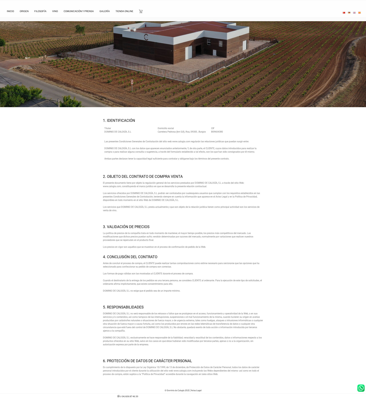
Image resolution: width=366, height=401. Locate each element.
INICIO (10, 11)
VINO (55, 11)
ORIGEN (24, 11)
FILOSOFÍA (40, 11)
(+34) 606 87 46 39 (129, 396)
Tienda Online (124, 11)
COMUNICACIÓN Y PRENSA (79, 11)
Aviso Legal (196, 390)
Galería (105, 11)
